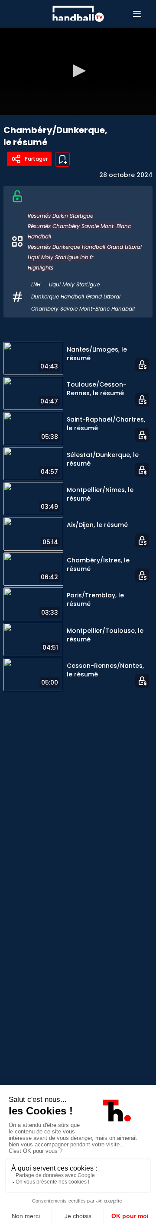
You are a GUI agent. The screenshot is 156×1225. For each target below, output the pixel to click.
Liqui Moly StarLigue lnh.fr (60, 257)
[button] (78, 70)
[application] (78, 71)
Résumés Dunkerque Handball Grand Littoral (85, 247)
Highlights (40, 267)
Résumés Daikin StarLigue (60, 215)
